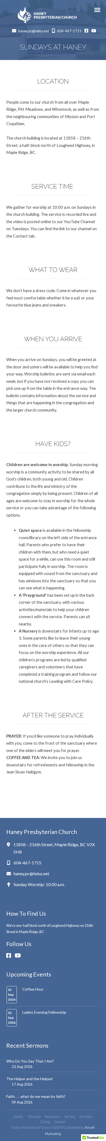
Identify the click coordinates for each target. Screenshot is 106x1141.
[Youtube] (19, 955)
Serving (69, 1116)
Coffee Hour (32, 989)
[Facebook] (10, 955)
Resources (52, 1116)
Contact (60, 1122)
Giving (45, 1122)
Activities (86, 1116)
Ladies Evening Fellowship (44, 1012)
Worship (34, 1116)
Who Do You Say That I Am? (30, 1061)
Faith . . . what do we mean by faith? (36, 1096)
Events (18, 1116)
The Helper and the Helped (29, 1078)
